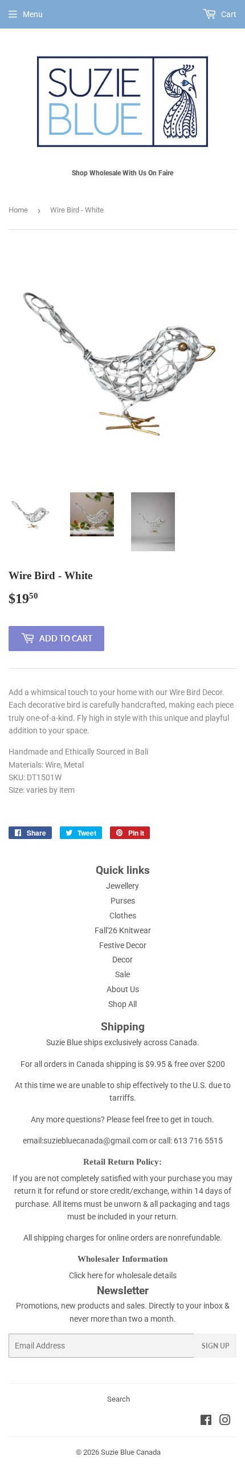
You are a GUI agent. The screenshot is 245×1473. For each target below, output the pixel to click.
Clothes (122, 915)
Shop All (122, 1004)
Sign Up (215, 1346)
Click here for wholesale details (123, 1275)
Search (118, 1399)
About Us (123, 989)
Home (18, 210)
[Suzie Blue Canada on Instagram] (225, 1421)
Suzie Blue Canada (131, 1452)
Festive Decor (122, 945)
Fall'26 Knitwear (123, 930)
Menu (33, 14)
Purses (123, 900)
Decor (122, 959)
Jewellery (122, 885)
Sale (122, 974)
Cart (227, 14)
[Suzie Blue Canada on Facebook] (206, 1421)
